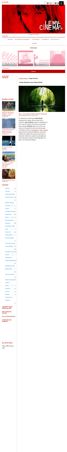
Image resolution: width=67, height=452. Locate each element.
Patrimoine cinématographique (11, 259)
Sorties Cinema (9, 274)
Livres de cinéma (10, 243)
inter (6, 229)
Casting (7, 205)
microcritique (9, 246)
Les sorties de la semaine (22, 39)
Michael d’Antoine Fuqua (8, 180)
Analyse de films (10, 194)
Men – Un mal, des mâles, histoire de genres (33, 114)
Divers (7, 217)
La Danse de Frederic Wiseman (7, 147)
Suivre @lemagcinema (8, 316)
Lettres (7, 291)
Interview (8, 232)
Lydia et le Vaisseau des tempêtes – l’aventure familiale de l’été (8, 114)
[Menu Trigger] (61, 3)
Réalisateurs (8, 269)
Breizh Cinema (9, 202)
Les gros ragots (9, 238)
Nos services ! (55, 39)
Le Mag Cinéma (23, 78)
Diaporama (8, 214)
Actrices (7, 191)
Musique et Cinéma (11, 252)
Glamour (7, 288)
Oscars (7, 254)
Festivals (7, 223)
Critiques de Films (10, 211)
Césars (7, 208)
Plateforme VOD (10, 266)
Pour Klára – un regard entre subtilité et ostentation (7, 164)
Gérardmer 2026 (10, 226)
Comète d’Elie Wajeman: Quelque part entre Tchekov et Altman (8, 131)
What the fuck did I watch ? (10, 281)
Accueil (10, 39)
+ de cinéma (35, 39)
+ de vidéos (44, 39)
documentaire (9, 220)
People (7, 294)
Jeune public (8, 235)
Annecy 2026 (9, 197)
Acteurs (7, 188)
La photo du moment (8, 298)
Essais (7, 285)
